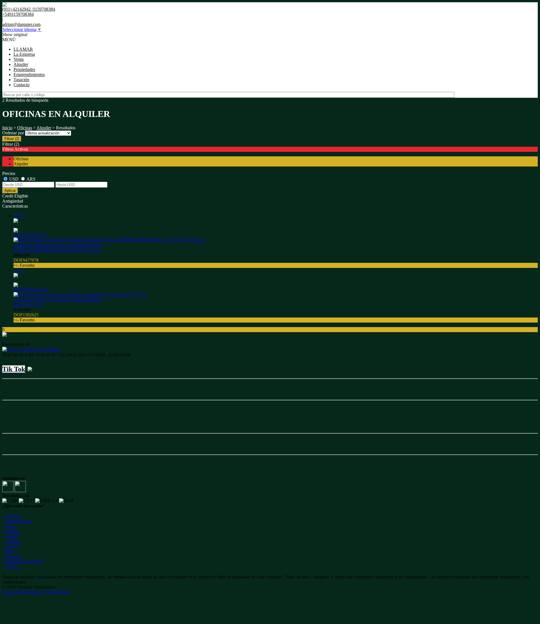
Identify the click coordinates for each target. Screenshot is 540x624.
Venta (19, 59)
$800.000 (26, 260)
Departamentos (18, 521)
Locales (12, 536)
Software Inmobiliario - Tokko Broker (36, 592)
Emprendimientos (29, 74)
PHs (8, 551)
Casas (10, 526)
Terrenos (12, 516)
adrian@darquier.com (21, 24)
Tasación (21, 79)
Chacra (11, 566)
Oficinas (24, 127)
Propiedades (24, 69)
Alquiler (21, 64)
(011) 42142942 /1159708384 (33, 349)
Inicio (7, 127)
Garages (12, 546)
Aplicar (10, 190)
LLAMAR (23, 49)
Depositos (13, 556)
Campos (12, 541)
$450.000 (26, 314)
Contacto (22, 84)
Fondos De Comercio (24, 561)
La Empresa (24, 54)
